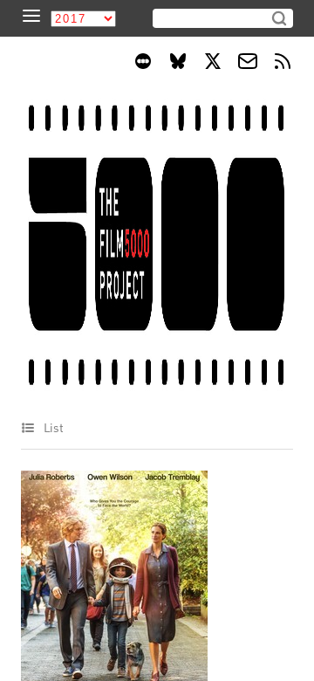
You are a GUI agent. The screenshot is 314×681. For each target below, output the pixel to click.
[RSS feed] (282, 64)
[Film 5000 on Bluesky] (177, 64)
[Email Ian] (247, 64)
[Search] (279, 18)
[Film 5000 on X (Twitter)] (212, 64)
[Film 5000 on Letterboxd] (143, 64)
